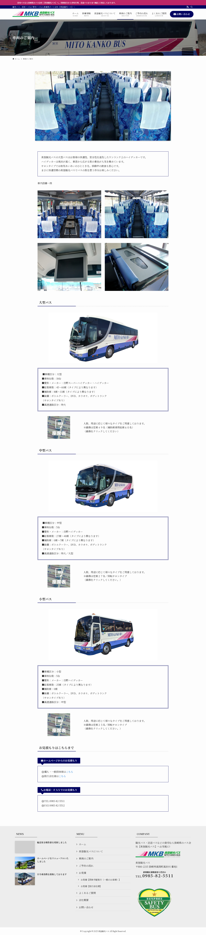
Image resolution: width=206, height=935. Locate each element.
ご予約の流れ (86, 865)
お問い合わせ (86, 907)
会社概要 (84, 900)
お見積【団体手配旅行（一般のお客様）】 (101, 879)
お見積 (82, 873)
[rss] (188, 7)
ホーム (82, 844)
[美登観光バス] (34, 14)
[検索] (191, 7)
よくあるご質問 (87, 893)
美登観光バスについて (91, 851)
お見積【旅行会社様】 (91, 886)
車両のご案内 (86, 858)
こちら (69, 771)
